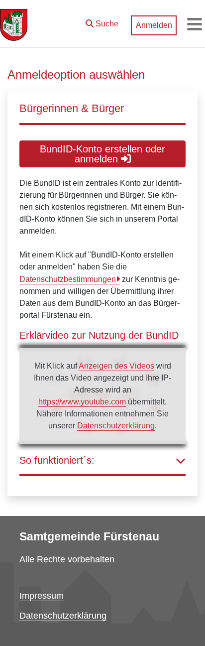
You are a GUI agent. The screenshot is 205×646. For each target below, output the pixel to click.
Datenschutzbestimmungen (67, 279)
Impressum (41, 596)
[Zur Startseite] (13, 23)
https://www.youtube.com (82, 401)
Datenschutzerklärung (116, 425)
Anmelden (154, 25)
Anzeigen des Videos (116, 366)
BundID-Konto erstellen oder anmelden (102, 153)
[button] (102, 21)
